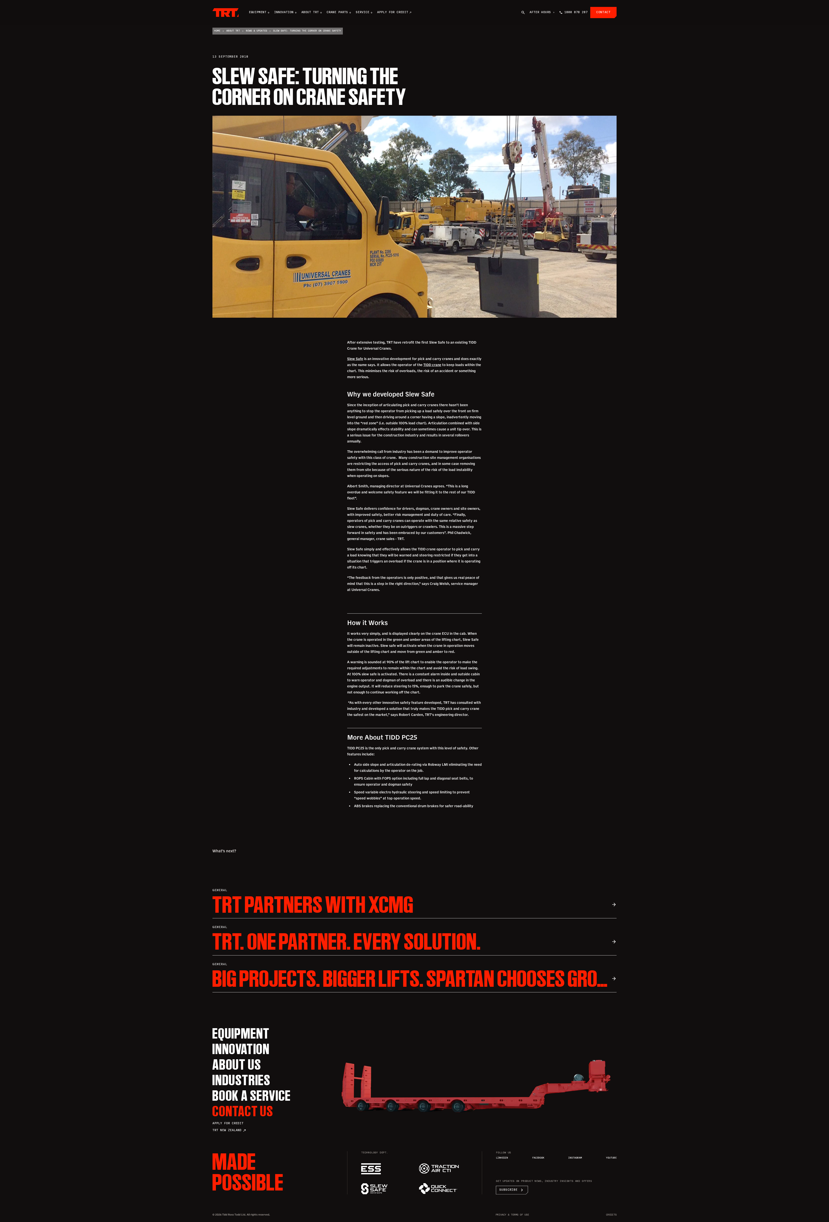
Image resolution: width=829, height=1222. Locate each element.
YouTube (611, 1158)
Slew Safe (355, 359)
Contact (603, 12)
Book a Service (251, 1095)
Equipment (257, 12)
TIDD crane (432, 365)
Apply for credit (228, 1123)
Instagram (575, 1158)
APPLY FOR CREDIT (392, 12)
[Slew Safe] (385, 1188)
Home (217, 31)
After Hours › (542, 12)
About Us (236, 1064)
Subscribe (512, 1190)
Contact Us (243, 1111)
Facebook (538, 1158)
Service (362, 12)
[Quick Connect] (443, 1188)
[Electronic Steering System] (385, 1169)
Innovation (284, 12)
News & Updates (256, 31)
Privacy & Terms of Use (512, 1215)
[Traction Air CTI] (443, 1168)
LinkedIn (502, 1158)
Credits (611, 1215)
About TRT (310, 12)
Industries (241, 1080)
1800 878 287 (576, 12)
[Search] (523, 12)
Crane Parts (337, 12)
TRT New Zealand (229, 1130)
